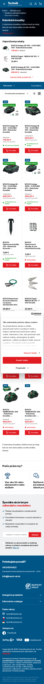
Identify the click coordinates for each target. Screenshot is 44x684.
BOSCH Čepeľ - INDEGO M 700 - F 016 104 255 (25, 57)
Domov (4, 10)
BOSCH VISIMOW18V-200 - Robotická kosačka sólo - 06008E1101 (32, 413)
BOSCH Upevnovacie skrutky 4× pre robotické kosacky (32, 245)
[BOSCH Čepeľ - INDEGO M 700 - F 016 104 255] (5, 58)
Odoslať (35, 535)
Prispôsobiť (21, 368)
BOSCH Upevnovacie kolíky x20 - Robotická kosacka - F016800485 (11, 245)
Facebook (11, 633)
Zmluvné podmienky (28, 681)
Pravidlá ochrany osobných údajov (24, 679)
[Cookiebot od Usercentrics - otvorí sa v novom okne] (31, 314)
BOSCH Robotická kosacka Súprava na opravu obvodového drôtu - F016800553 (10, 302)
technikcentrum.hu (14, 622)
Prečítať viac (7, 33)
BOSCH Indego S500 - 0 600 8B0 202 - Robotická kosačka (32, 187)
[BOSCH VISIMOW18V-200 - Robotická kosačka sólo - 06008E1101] (33, 394)
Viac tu (16, 548)
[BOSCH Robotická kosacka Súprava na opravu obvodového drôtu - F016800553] (11, 283)
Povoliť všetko (22, 360)
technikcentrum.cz (14, 618)
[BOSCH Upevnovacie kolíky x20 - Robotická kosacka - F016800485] (11, 227)
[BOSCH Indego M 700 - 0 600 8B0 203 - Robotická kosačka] (5, 69)
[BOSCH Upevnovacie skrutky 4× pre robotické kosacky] (33, 227)
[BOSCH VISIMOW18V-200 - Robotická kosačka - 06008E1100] (11, 394)
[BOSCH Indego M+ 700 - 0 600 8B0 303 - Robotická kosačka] (11, 168)
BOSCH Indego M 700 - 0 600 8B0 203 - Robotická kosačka (25, 68)
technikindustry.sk (14, 614)
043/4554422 (9, 567)
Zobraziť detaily (30, 353)
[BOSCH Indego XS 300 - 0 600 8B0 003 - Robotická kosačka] (5, 48)
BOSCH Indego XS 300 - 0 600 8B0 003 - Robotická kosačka (25, 47)
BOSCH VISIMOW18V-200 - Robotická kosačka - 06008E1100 (10, 413)
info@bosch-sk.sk (11, 576)
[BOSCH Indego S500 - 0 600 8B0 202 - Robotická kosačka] (33, 168)
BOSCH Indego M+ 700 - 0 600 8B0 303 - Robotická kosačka (10, 187)
